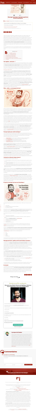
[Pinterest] (19, 378)
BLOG (31, 2)
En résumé (7, 59)
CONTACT (34, 2)
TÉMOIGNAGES (20, 2)
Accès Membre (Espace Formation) (22, 388)
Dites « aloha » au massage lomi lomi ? (10, 54)
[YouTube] (19, 377)
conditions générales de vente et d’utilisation (23, 389)
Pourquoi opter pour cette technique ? (10, 55)
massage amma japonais (9, 141)
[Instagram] (19, 380)
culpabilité (5, 224)
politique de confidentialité (18, 390)
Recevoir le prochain (18, 324)
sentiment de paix (19, 218)
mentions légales (15, 389)
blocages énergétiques (25, 84)
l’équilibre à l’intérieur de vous (14, 175)
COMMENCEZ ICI (8, 2)
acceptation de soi (6, 230)
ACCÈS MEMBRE (33, 0)
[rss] (16, 377)
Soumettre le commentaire (28, 364)
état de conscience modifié (11, 146)
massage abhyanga (8, 138)
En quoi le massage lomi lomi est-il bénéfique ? (11, 57)
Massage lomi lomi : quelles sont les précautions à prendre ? (13, 58)
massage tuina (8, 140)
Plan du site (18, 387)
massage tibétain (10, 139)
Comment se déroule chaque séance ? (10, 56)
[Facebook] (16, 378)
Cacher (16, 51)
